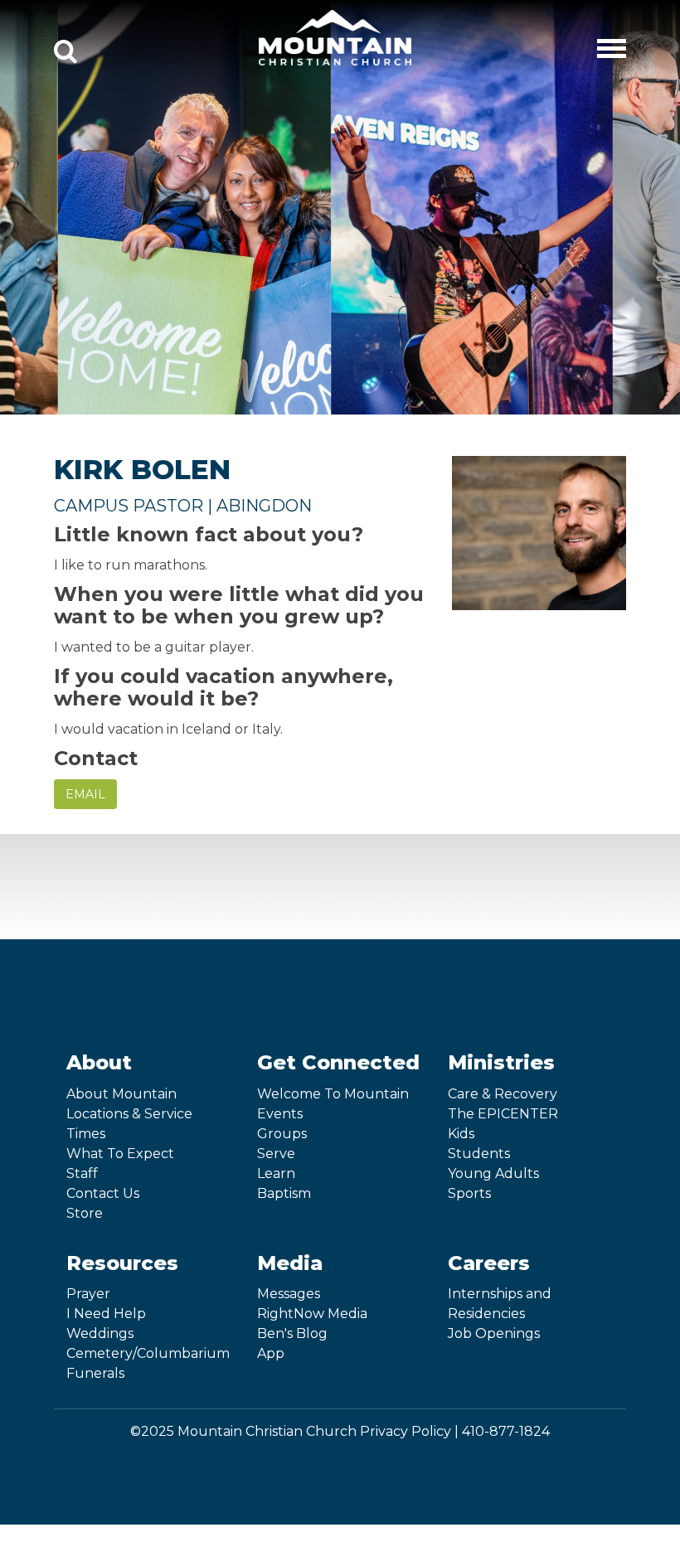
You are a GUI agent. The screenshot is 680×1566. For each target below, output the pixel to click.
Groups (282, 1134)
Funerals (95, 1373)
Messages (288, 1294)
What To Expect (120, 1153)
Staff (82, 1173)
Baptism (284, 1193)
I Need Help (106, 1313)
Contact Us (102, 1193)
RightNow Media (312, 1313)
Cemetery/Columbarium (148, 1353)
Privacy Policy (405, 1431)
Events (280, 1114)
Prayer (88, 1294)
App (270, 1353)
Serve (276, 1153)
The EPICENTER (503, 1114)
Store (84, 1213)
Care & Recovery (502, 1094)
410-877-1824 (506, 1431)
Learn (276, 1173)
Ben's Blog (292, 1333)
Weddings (100, 1333)
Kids (461, 1134)
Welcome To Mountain (333, 1094)
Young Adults (493, 1173)
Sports (469, 1193)
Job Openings (494, 1333)
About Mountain (121, 1094)
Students (479, 1153)
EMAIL (85, 794)
